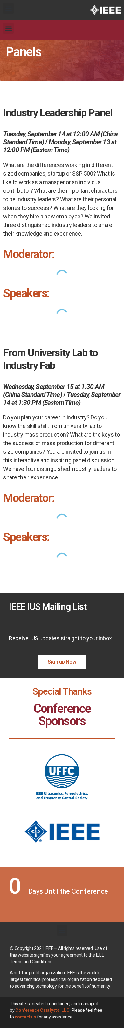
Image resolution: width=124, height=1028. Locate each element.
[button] (8, 8)
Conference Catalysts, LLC (42, 1010)
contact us (25, 1016)
